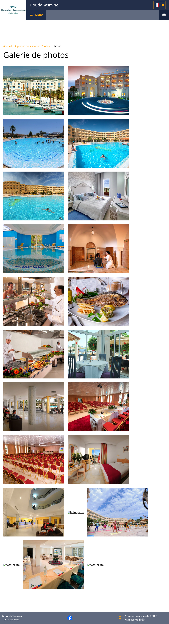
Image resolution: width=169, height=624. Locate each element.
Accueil (8, 46)
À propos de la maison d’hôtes (32, 46)
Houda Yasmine (44, 5)
